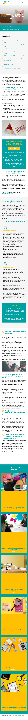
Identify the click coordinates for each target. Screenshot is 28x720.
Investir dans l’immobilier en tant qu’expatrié (14, 707)
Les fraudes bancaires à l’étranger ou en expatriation (14, 507)
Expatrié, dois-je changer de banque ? (12, 48)
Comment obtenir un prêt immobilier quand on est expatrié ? (14, 548)
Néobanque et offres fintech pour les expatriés (14, 55)
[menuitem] (22, 2)
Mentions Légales (14, 715)
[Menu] (25, 2)
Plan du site (4, 717)
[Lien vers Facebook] (23, 718)
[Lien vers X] (25, 718)
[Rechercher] (22, 2)
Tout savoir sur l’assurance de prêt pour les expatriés (14, 590)
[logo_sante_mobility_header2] (11, 2)
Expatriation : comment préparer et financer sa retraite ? (14, 630)
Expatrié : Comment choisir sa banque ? (14, 667)
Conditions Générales (21, 715)
